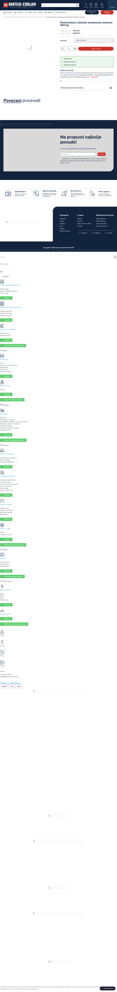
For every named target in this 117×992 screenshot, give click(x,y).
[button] (58, 247)
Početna (6, 17)
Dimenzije (63, 40)
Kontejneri (4, 414)
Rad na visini (5, 386)
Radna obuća (5, 614)
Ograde (3, 558)
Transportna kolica (27, 17)
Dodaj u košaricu (96, 48)
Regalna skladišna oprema (10, 307)
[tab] (4, 686)
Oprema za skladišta (8, 329)
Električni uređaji (7, 454)
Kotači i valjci (5, 529)
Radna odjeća (5, 590)
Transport (15, 17)
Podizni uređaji (6, 504)
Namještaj (4, 359)
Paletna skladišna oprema (10, 285)
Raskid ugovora (107, 988)
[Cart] (112, 4)
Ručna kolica (41, 17)
